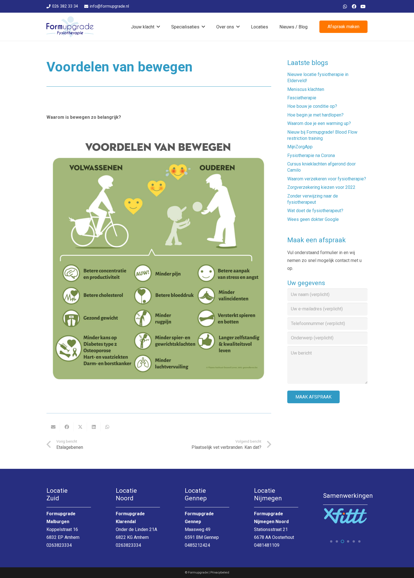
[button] (158, 26)
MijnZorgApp (300, 146)
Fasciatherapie (301, 97)
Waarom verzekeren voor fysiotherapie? (326, 179)
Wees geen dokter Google (313, 219)
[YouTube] (363, 6)
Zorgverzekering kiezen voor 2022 (321, 187)
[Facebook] (354, 6)
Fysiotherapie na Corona (311, 155)
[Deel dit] (67, 426)
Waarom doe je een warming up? (319, 123)
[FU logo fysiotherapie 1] (70, 26)
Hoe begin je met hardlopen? (315, 115)
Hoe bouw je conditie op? (312, 106)
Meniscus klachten (305, 89)
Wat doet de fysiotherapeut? (315, 210)
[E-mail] (53, 426)
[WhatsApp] (345, 6)
